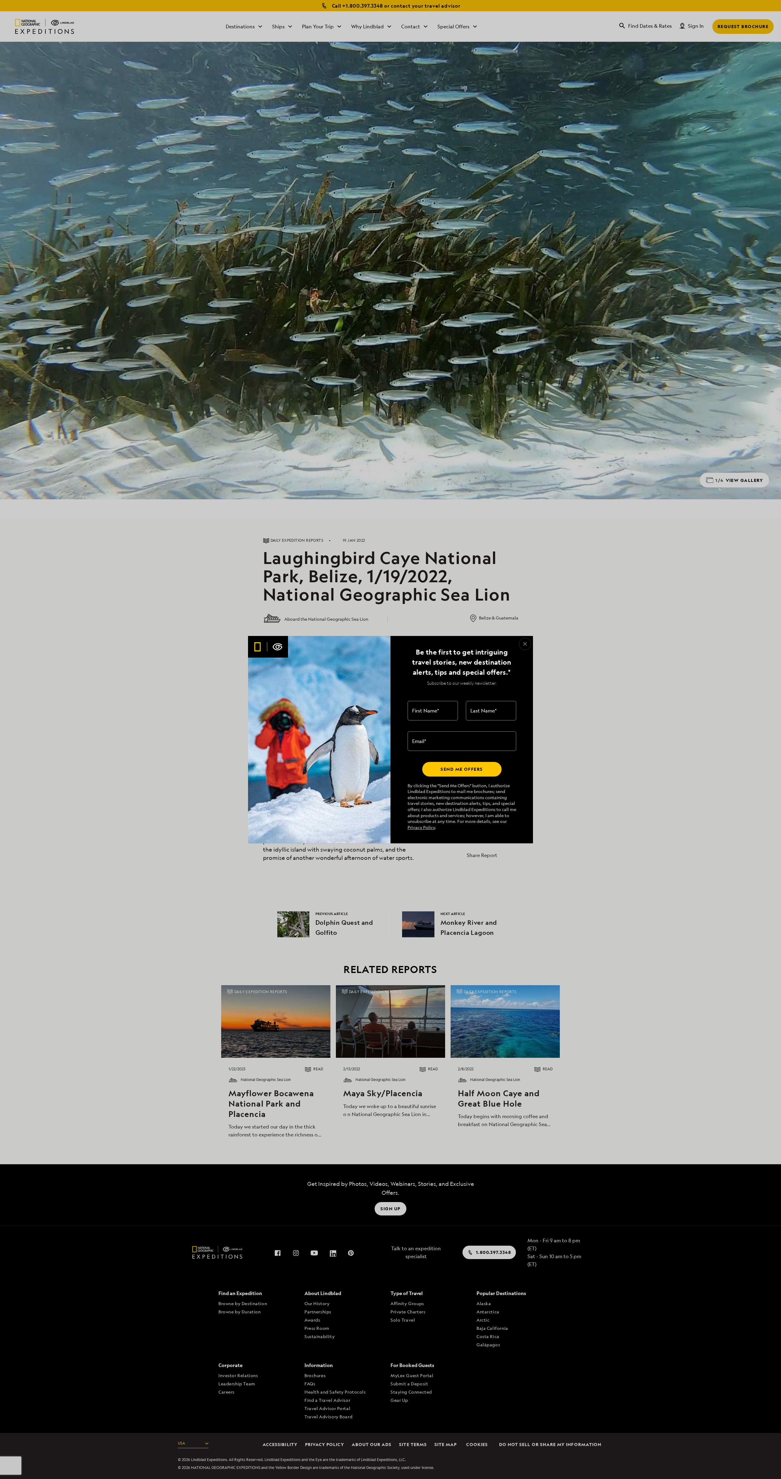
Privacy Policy (421, 827)
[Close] (525, 644)
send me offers (462, 769)
